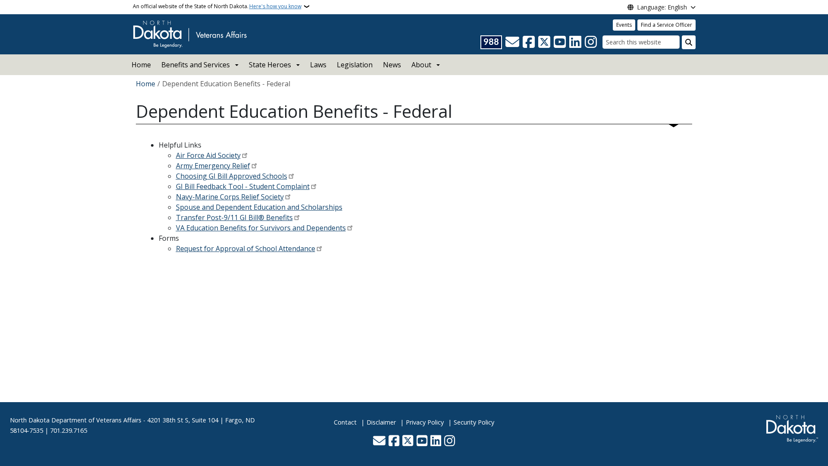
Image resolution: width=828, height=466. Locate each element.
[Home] (190, 33)
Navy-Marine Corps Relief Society (230, 197)
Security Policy (474, 422)
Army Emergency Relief (213, 165)
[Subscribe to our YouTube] (560, 42)
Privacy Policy (425, 422)
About (421, 64)
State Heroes (270, 64)
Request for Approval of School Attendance (245, 248)
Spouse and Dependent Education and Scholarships (259, 207)
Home (141, 64)
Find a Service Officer (666, 24)
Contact (345, 422)
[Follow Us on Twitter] (544, 42)
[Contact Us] (512, 42)
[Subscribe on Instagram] (591, 42)
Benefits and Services (195, 64)
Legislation (355, 64)
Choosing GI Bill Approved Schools (231, 176)
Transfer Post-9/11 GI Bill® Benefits (234, 217)
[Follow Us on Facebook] (529, 42)
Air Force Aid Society (208, 155)
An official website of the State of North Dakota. (217, 6)
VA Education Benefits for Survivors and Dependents (261, 228)
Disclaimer (381, 422)
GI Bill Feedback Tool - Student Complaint (243, 186)
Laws (318, 64)
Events (624, 24)
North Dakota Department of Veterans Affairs (75, 420)
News (392, 64)
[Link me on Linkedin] (575, 42)
